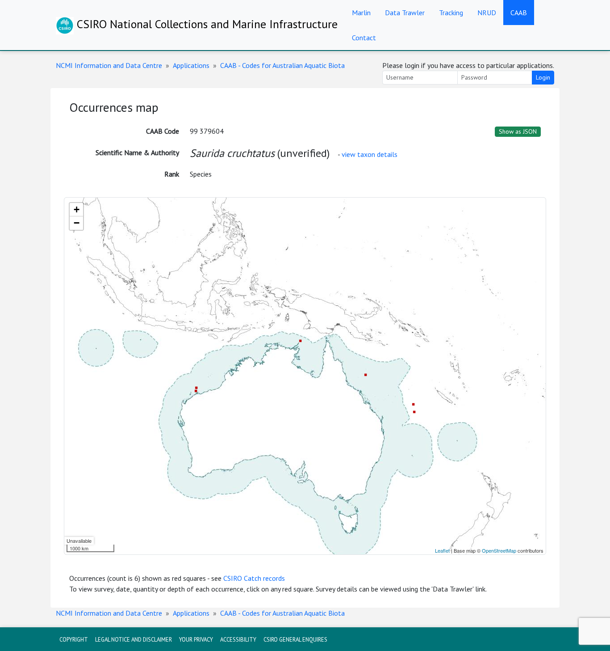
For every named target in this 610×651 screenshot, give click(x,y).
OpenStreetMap (499, 550)
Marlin (361, 12)
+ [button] (76, 209)
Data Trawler (405, 12)
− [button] (76, 222)
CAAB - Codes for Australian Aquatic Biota (282, 65)
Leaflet (442, 550)
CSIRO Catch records (254, 578)
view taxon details (369, 154)
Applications (191, 65)
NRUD (486, 12)
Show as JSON (518, 131)
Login (543, 77)
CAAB (518, 12)
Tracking (451, 12)
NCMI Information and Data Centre (109, 65)
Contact (364, 37)
